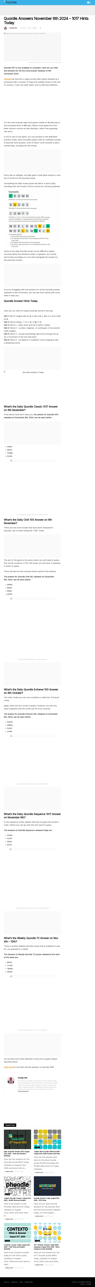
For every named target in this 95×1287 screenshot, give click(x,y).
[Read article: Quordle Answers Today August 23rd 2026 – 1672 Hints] (47, 1186)
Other (35, 28)
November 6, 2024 (25, 28)
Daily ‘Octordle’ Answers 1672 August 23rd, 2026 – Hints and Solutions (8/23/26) (16, 1154)
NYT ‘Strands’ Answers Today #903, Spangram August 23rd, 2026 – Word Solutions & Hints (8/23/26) (46, 1247)
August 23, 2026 (18, 1171)
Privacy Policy (29, 1282)
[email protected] (23, 1091)
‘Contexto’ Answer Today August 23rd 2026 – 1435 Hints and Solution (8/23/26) (17, 1247)
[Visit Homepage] (14, 2)
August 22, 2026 (48, 1172)
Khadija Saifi (13, 28)
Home (21, 1282)
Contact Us (14, 1282)
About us (6, 1282)
